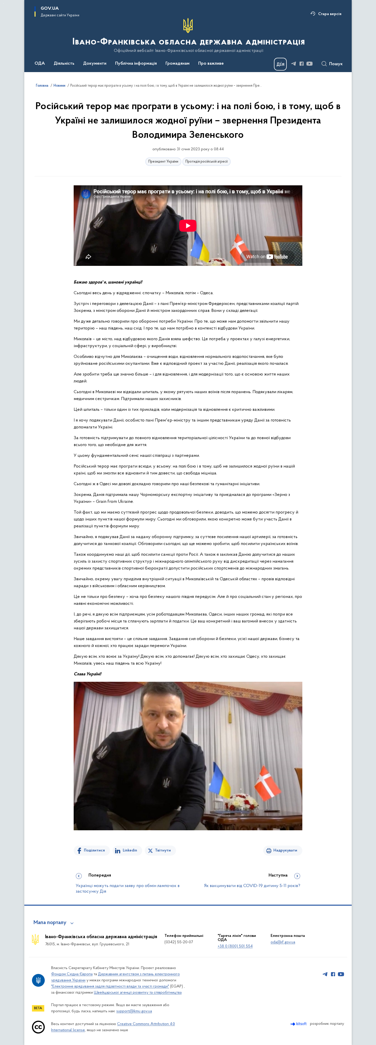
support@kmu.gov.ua (134, 1011)
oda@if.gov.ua (283, 942)
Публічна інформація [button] (136, 63)
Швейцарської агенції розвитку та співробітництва (138, 993)
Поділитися (94, 850)
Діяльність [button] (64, 63)
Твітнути (163, 850)
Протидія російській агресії (206, 162)
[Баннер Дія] (280, 64)
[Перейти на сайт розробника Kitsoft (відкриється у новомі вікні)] (299, 1024)
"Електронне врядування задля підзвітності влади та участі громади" (110, 986)
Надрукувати (285, 850)
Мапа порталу (50, 923)
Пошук (336, 64)
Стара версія (329, 14)
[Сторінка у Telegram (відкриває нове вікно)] (294, 64)
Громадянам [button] (177, 63)
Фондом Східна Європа (72, 974)
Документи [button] (94, 63)
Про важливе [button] (211, 63)
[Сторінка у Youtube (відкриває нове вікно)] (309, 64)
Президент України (163, 162)
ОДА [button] (40, 63)
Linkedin (130, 850)
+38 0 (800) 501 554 (235, 946)
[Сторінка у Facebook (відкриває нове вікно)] (301, 64)
